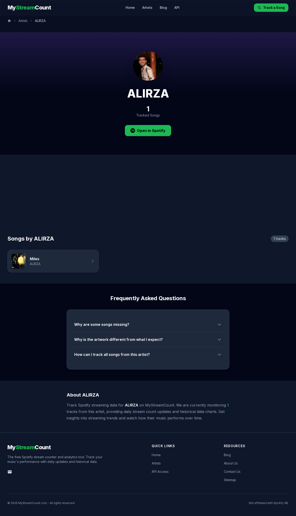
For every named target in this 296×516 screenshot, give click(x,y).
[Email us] (9, 472)
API (176, 7)
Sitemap (230, 480)
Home (130, 7)
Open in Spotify (151, 130)
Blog (163, 7)
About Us (231, 463)
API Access (160, 471)
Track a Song (274, 7)
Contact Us (232, 471)
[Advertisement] (148, 200)
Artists (147, 7)
